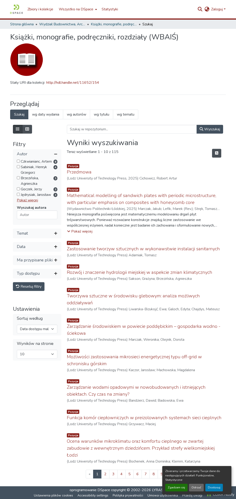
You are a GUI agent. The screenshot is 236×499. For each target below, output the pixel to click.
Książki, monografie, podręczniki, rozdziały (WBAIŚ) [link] (114, 24)
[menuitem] (77, 9)
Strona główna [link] (22, 24)
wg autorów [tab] (76, 114)
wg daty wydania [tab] (45, 114)
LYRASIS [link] (159, 490)
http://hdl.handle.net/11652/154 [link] (72, 82)
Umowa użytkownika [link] (163, 495)
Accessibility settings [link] (92, 495)
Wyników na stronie (35, 343)
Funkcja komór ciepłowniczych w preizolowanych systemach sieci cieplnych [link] (144, 418)
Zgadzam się (176, 487)
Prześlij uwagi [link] (192, 495)
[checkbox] (18, 161)
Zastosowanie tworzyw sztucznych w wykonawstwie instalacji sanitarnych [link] (143, 249)
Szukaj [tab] (19, 114)
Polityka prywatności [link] (128, 495)
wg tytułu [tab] (101, 114)
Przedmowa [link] (79, 172)
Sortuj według (30, 318)
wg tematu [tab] (125, 114)
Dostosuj (214, 487)
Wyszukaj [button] (211, 129)
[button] (16, 9)
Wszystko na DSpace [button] (76, 9)
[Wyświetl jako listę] (18, 129)
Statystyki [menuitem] (110, 9)
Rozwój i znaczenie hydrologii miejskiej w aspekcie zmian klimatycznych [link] (139, 272)
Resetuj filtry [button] (30, 286)
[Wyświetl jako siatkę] (27, 129)
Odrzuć (196, 487)
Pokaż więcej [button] (27, 200)
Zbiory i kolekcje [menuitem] (40, 9)
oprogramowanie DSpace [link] (90, 490)
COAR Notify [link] (223, 494)
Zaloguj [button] (217, 9)
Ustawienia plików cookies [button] (53, 495)
